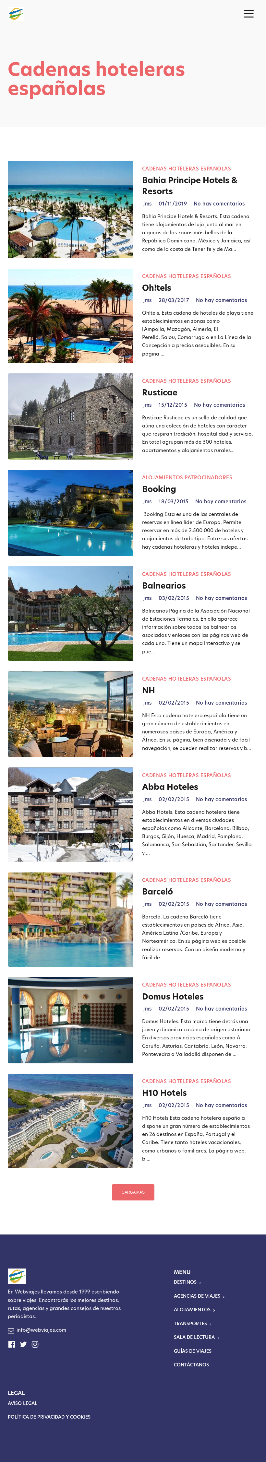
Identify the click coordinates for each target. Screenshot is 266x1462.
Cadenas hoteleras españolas (186, 169)
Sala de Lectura (194, 1337)
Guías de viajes (193, 1351)
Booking (159, 490)
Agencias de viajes (197, 1296)
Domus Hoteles (173, 997)
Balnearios (164, 586)
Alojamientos (192, 1310)
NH (148, 691)
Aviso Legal (22, 1403)
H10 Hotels (164, 1094)
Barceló (157, 892)
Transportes (190, 1324)
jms (147, 204)
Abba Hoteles (170, 788)
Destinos (185, 1282)
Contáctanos (191, 1365)
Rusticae (159, 393)
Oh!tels (156, 289)
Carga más (133, 1192)
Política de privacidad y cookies (49, 1417)
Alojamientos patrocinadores (187, 478)
